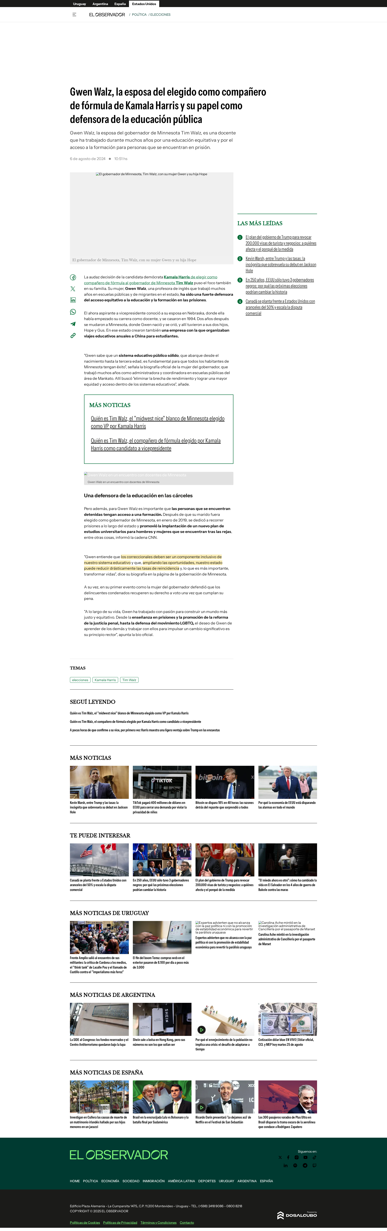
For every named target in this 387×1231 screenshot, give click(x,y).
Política (139, 14)
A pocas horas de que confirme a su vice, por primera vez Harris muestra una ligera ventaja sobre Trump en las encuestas (145, 730)
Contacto (187, 1223)
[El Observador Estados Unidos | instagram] (297, 1157)
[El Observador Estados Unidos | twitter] (280, 1157)
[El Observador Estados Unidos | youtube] (305, 1157)
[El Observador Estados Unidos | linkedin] (285, 1165)
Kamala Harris (105, 680)
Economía (110, 1181)
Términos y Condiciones (158, 1223)
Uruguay (79, 4)
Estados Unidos (144, 4)
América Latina (181, 1181)
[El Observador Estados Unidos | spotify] (295, 1165)
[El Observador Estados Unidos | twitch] (314, 1165)
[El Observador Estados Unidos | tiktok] (314, 1157)
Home (75, 1181)
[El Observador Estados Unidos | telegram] (305, 1165)
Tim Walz (129, 680)
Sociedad (131, 1181)
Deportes (207, 1181)
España (120, 4)
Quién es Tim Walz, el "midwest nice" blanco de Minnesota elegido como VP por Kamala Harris (129, 713)
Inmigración (154, 1181)
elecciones (80, 680)
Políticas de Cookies (85, 1223)
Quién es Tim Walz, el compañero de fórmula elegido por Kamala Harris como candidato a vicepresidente (135, 721)
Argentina (100, 4)
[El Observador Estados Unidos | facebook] (288, 1157)
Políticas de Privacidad (120, 1223)
